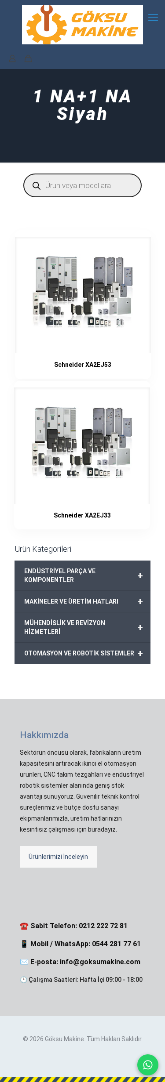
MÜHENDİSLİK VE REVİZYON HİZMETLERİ (83, 627)
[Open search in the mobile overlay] (82, 185)
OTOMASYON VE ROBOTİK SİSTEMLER (83, 653)
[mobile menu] (153, 17)
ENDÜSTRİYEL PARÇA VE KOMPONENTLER (83, 575)
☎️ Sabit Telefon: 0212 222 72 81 (74, 926)
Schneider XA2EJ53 (82, 364)
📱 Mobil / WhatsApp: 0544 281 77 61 (80, 944)
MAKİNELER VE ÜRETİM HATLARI (83, 601)
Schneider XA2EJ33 (82, 515)
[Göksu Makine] (82, 24)
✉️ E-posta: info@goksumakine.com (80, 962)
